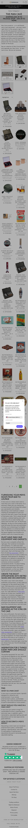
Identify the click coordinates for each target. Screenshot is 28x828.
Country (8, 414)
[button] (22, 401)
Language (9, 420)
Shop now (19, 426)
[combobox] (13, 417)
